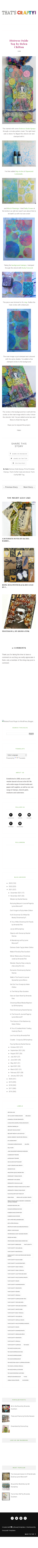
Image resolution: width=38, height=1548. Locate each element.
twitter (20, 818)
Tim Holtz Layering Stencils (15, 1366)
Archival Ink (11, 1112)
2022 (10, 886)
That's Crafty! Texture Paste (15, 1302)
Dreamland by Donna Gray (19, 1426)
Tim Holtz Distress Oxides (14, 1355)
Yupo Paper (25, 1380)
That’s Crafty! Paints (13, 1327)
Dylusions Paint (12, 1140)
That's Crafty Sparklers (14, 1244)
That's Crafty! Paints (13, 1281)
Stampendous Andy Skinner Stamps (18, 1233)
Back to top (30, 1534)
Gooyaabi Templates (9, 1530)
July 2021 (14, 1057)
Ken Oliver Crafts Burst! (15, 1162)
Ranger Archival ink (14, 1205)
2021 (10, 889)
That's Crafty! (28, 1244)
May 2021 (14, 1063)
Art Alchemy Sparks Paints (15, 1115)
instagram (20, 826)
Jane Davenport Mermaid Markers (18, 1151)
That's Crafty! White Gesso (15, 1309)
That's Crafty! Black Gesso (15, 1259)
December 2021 (16, 893)
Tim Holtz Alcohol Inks (14, 1348)
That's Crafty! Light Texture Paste (17, 1274)
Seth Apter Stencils (13, 1223)
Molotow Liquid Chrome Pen (16, 1172)
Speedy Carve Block (13, 1230)
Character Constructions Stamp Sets (18, 1123)
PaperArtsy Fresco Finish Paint (16, 1190)
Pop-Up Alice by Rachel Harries (20, 1044)
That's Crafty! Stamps (14, 1291)
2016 (10, 1091)
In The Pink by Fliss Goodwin (19, 991)
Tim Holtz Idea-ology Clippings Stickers (19, 1362)
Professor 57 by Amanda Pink (15, 631)
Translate (22, 758)
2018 (10, 1085)
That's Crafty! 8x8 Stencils (15, 1251)
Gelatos (27, 1144)
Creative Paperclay (13, 1126)
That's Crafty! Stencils (14, 1295)
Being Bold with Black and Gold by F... (17, 586)
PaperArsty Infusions (14, 1179)
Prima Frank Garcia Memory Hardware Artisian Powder (19, 1201)
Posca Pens (11, 1197)
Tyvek (25, 1376)
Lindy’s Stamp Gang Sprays (15, 1165)
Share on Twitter (20, 458)
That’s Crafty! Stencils (14, 1341)
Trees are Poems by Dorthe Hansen (22, 1416)
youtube (29, 818)
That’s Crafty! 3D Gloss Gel (15, 1316)
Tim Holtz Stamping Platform (16, 1373)
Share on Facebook (19, 454)
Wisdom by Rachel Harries (18, 899)
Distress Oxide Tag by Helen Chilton (21, 947)
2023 (10, 883)
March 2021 (14, 1069)
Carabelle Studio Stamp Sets (15, 1119)
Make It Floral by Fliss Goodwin (20, 952)
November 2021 (16, 896)
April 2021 (14, 1066)
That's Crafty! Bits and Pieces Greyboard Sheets (19, 1255)
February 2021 (15, 1072)
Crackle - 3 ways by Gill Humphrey (21, 1040)
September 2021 (16, 1050)
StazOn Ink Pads (12, 1237)
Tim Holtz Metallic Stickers (15, 1369)
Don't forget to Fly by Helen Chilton (21, 910)
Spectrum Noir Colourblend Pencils (18, 1226)
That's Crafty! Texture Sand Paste (17, 1305)
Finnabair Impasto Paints (15, 1144)
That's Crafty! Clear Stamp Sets (16, 1263)
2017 (10, 1088)
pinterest (11, 826)
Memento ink (11, 1169)
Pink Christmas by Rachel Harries (21, 1010)
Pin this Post (20, 463)
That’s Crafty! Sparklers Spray (16, 1334)
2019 (10, 1082)
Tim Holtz (26, 1344)
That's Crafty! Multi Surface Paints (17, 1277)
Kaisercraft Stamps (13, 1154)
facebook (11, 818)
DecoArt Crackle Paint (14, 1130)
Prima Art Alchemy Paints (24, 1197)
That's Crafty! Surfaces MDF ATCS (17, 1298)
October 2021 (15, 1047)
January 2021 (15, 1076)
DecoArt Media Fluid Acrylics (16, 1133)
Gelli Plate (11, 1147)
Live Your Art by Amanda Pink (20, 1035)
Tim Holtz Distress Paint (14, 1359)
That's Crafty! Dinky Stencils (16, 1270)
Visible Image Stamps (13, 1380)
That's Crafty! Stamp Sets (15, 1288)
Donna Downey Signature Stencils (17, 1137)
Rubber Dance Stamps (14, 1216)
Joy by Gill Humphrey (17, 929)
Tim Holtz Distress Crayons (15, 1351)
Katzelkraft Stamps (13, 1158)
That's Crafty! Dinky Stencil (15, 1266)
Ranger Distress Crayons (15, 1209)
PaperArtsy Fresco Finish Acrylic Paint (19, 1186)
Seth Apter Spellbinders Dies (16, 1219)
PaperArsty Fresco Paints (15, 1176)
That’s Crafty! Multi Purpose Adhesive (18, 1323)
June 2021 (14, 1060)
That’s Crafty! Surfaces (14, 1344)
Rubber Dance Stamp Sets (15, 1212)
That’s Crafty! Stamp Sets (14, 1337)
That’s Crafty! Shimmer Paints (16, 1330)
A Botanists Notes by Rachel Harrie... (15, 540)
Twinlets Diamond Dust (14, 1376)
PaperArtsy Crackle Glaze (15, 1183)
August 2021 (15, 1053)
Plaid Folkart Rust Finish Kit (16, 1193)
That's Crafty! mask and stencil (19, 472)
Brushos (28, 1115)
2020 (10, 1079)
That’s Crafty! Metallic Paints (16, 1320)
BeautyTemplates (19, 1527)
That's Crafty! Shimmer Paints (16, 1284)
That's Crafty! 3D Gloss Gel (15, 1248)
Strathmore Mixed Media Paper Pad (18, 1241)
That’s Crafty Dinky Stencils (15, 1312)
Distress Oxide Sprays (16, 469)
